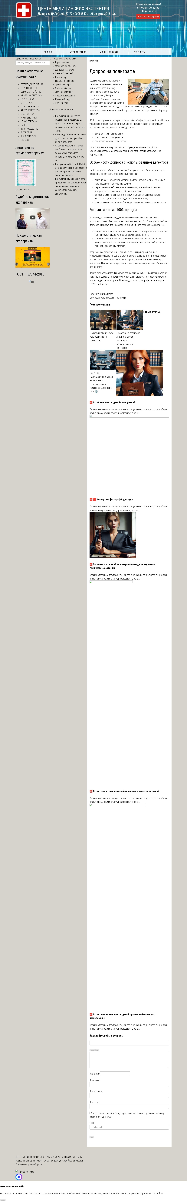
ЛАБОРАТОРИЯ (28, 136)
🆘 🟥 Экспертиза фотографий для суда (111, 499)
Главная (47, 51)
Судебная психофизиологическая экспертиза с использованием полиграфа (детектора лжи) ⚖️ (101, 382)
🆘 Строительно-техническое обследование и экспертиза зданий (124, 791)
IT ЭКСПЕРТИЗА (29, 121)
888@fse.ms (148, 11)
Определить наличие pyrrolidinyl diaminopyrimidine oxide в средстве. (70, 138)
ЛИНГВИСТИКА (29, 117)
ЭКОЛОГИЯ (26, 132)
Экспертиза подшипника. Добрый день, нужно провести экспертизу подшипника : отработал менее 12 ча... (70, 123)
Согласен (3, 1200)
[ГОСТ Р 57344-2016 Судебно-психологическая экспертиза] (32, 282)
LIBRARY (25, 139)
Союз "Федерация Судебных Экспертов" (64, 1160)
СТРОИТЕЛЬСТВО (29, 88)
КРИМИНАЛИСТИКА (31, 95)
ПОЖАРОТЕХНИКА (30, 106)
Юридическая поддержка (28, 58)
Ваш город (95, 1102)
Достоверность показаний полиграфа (108, 297)
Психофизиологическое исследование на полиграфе (101, 337)
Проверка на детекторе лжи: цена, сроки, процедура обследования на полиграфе (128, 340)
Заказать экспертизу (148, 16)
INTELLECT (26, 125)
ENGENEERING (27, 99)
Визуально (92, 1050)
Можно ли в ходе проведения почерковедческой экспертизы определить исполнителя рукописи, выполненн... (70, 186)
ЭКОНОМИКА (27, 113)
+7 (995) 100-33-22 (148, 7)
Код (97, 1050)
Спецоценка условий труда (28, 1164)
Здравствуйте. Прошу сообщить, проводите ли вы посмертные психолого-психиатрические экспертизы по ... (69, 153)
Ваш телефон (96, 1091)
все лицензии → (23, 189)
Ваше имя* (95, 1080)
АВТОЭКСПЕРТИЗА (30, 110)
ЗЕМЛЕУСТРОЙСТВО (31, 91)
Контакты (140, 51)
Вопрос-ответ (78, 51)
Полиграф (94, 61)
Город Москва (62, 62)
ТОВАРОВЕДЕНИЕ (29, 128)
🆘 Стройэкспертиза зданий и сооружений (112, 402)
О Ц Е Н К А (26, 102)
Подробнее (157, 1193)
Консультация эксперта (61, 109)
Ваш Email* (95, 1073)
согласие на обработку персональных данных (120, 1113)
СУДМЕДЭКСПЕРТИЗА (32, 84)
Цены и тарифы (109, 51)
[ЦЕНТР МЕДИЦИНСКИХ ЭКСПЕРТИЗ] (23, 17)
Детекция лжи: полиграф (101, 293)
